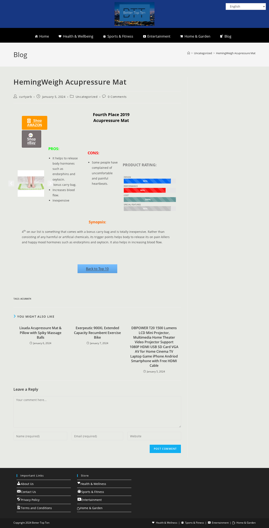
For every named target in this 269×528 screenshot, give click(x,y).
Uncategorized (87, 97)
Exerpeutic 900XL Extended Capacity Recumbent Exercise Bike (97, 333)
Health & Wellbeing (78, 36)
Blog (227, 36)
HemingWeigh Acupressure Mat (236, 53)
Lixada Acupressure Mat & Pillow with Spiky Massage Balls (40, 333)
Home (44, 36)
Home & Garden (197, 36)
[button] (34, 123)
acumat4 (25, 298)
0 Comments (117, 97)
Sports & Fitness (120, 36)
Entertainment (158, 36)
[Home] (188, 53)
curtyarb (25, 97)
